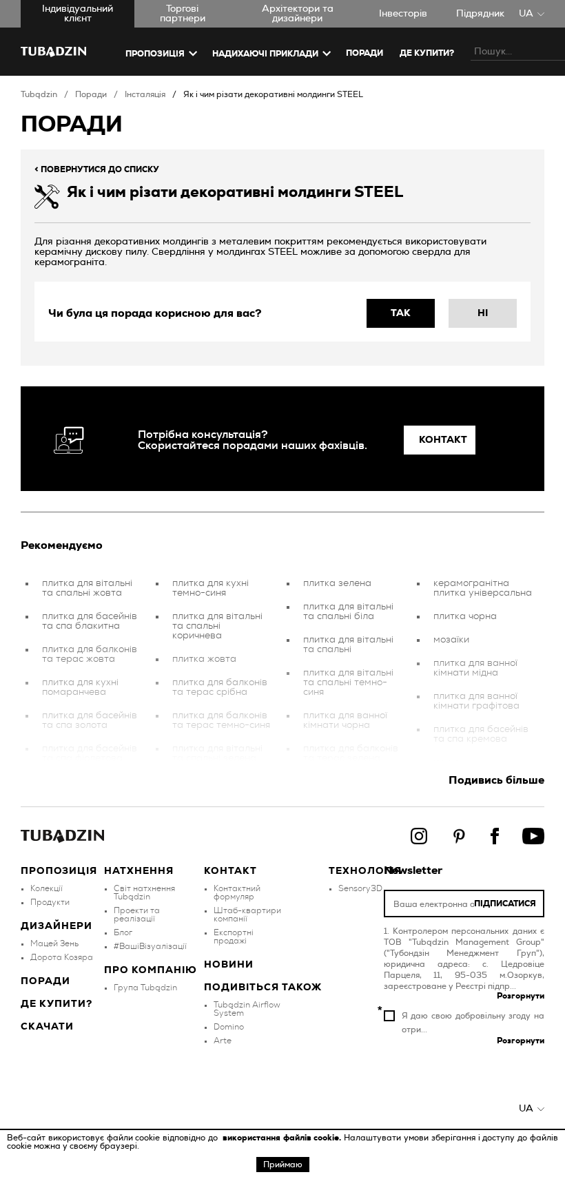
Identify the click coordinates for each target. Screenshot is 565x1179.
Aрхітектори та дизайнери (297, 13)
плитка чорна (465, 616)
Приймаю (282, 1164)
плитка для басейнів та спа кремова (480, 734)
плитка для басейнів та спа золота (89, 720)
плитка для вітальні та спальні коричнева (217, 626)
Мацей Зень (54, 943)
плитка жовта (204, 659)
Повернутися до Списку (96, 169)
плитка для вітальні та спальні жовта (87, 588)
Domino (229, 1027)
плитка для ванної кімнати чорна (345, 720)
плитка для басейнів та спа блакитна (89, 621)
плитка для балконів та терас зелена (350, 753)
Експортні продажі (234, 936)
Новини (229, 965)
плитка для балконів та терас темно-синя (221, 720)
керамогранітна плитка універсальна (482, 588)
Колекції (46, 888)
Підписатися (505, 903)
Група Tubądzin (145, 987)
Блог (123, 932)
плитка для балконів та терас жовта (89, 654)
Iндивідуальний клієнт (77, 13)
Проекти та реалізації (137, 914)
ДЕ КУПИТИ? (427, 53)
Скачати (47, 1027)
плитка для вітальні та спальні (348, 644)
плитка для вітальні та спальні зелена (217, 753)
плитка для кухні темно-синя (210, 588)
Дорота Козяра (61, 957)
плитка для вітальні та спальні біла (348, 611)
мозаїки (451, 640)
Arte (223, 1040)
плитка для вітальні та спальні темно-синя (348, 682)
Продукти (50, 902)
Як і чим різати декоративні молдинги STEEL (273, 94)
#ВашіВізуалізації (150, 946)
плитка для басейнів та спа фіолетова (89, 753)
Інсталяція (145, 94)
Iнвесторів (403, 14)
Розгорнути (520, 996)
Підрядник (480, 14)
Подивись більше (496, 780)
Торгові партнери (182, 13)
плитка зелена (337, 583)
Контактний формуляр (237, 892)
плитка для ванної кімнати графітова (476, 701)
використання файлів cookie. (283, 1138)
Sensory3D (360, 888)
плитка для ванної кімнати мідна (475, 668)
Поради (364, 53)
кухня (446, 762)
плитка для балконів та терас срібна (219, 687)
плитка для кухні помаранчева (80, 687)
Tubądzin (39, 94)
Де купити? (56, 1004)
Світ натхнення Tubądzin (144, 892)
